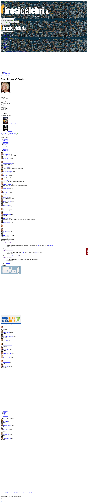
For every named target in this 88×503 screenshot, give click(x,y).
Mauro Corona (6, 222)
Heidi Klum (5, 197)
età (36, 252)
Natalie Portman (6, 188)
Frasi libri (6, 39)
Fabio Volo (5, 218)
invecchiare (12, 255)
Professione (5, 149)
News (13, 492)
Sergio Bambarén (7, 214)
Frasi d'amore (7, 37)
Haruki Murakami (7, 235)
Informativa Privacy (30, 492)
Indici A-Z (6, 46)
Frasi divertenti (7, 40)
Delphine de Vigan (7, 201)
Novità (24, 492)
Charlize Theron (6, 158)
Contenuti (5, 150)
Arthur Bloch (6, 231)
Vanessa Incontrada (7, 171)
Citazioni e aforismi (8, 35)
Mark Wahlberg (6, 154)
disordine (8, 263)
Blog (5, 47)
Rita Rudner (6, 227)
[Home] (14, 30)
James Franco (6, 175)
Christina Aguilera (7, 184)
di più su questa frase (8, 242)
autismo (7, 248)
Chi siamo (9, 492)
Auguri (5, 43)
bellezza (7, 255)
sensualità (17, 255)
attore (4, 110)
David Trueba (6, 205)
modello (8, 110)
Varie (5, 44)
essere (23, 252)
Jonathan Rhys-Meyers (8, 163)
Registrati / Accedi (5, 3)
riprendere (50, 245)
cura (38, 245)
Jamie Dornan (6, 192)
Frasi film (6, 38)
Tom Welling (6, 167)
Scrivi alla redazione (18, 492)
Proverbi (6, 42)
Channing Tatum (7, 180)
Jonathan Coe (6, 209)
